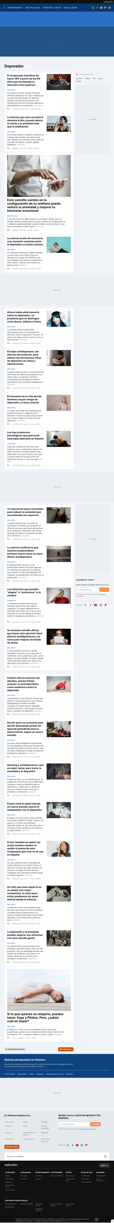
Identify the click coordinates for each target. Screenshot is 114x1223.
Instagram (93, 7)
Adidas (87, 78)
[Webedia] (109, 1)
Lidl (94, 78)
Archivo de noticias (16, 1049)
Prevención (12, 216)
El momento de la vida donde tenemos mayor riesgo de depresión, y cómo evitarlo (24, 399)
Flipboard (105, 7)
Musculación (22, 1074)
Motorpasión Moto (70, 1180)
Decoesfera (85, 1179)
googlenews (109, 7)
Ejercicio (79, 78)
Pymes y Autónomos (100, 1180)
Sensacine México (39, 1204)
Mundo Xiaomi (10, 1190)
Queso (79, 81)
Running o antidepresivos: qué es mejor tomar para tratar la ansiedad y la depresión (25, 768)
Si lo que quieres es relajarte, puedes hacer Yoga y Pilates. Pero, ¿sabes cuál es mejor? (35, 1017)
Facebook (97, 7)
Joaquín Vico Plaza (20, 109)
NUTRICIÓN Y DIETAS (52, 8)
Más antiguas (65, 1049)
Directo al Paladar (57, 1176)
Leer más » (38, 105)
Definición (69, 1074)
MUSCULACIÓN (70, 8)
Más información (73, 1221)
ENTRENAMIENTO (15, 8)
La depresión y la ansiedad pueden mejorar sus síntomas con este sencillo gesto (25, 934)
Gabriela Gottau (19, 148)
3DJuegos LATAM (26, 1204)
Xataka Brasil (9, 1207)
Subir (103, 1165)
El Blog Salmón (101, 1176)
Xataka (7, 1176)
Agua (100, 78)
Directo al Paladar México (57, 1204)
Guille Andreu (18, 1038)
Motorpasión (70, 1176)
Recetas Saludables (45, 1127)
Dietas (25, 1126)
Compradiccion (86, 1182)
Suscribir (104, 590)
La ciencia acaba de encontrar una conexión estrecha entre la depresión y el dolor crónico (25, 241)
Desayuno (40, 1074)
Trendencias (85, 1176)
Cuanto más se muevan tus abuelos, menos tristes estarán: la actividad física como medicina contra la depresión (23, 684)
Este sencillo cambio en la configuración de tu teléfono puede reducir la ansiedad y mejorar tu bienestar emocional (34, 205)
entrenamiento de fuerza (54, 1074)
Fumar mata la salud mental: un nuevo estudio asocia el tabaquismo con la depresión (24, 806)
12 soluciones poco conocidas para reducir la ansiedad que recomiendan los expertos (25, 512)
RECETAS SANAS (32, 8)
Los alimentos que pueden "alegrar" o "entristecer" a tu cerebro (24, 592)
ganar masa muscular (45, 1140)
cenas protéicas (29, 1139)
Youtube (101, 7)
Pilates (31, 1074)
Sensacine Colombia (39, 1209)
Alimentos (11, 600)
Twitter (85, 604)
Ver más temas (12, 1147)
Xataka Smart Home (9, 1186)
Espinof (38, 1179)
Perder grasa (10, 1139)
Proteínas (44, 1122)
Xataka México (10, 1204)
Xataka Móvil (9, 1179)
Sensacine (39, 1176)
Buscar (105, 1156)
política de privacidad (88, 1129)
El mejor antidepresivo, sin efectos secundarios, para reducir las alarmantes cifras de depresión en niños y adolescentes (24, 357)
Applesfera (9, 1182)
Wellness (11, 90)
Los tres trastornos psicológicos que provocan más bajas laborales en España (25, 435)
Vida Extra (23, 1179)
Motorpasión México (70, 1204)
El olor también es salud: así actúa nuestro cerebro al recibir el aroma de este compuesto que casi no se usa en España (25, 848)
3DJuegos (23, 1176)
